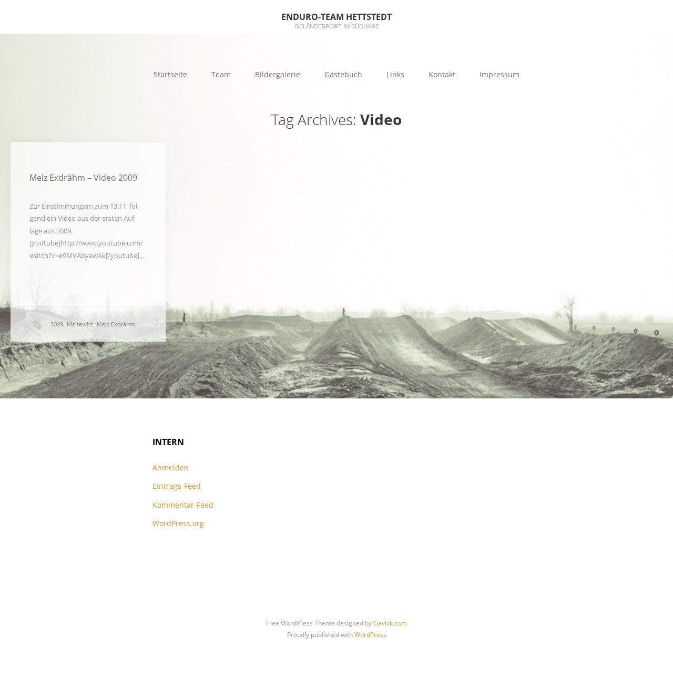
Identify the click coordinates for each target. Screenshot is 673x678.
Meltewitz (80, 324)
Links (395, 74)
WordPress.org (178, 523)
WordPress (370, 634)
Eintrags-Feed (176, 486)
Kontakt (442, 74)
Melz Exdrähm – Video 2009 (83, 177)
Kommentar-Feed (182, 505)
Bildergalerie (277, 74)
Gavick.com (390, 623)
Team (221, 74)
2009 (56, 324)
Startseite (170, 74)
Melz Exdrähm (116, 324)
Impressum (499, 74)
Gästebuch (343, 74)
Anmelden (170, 467)
